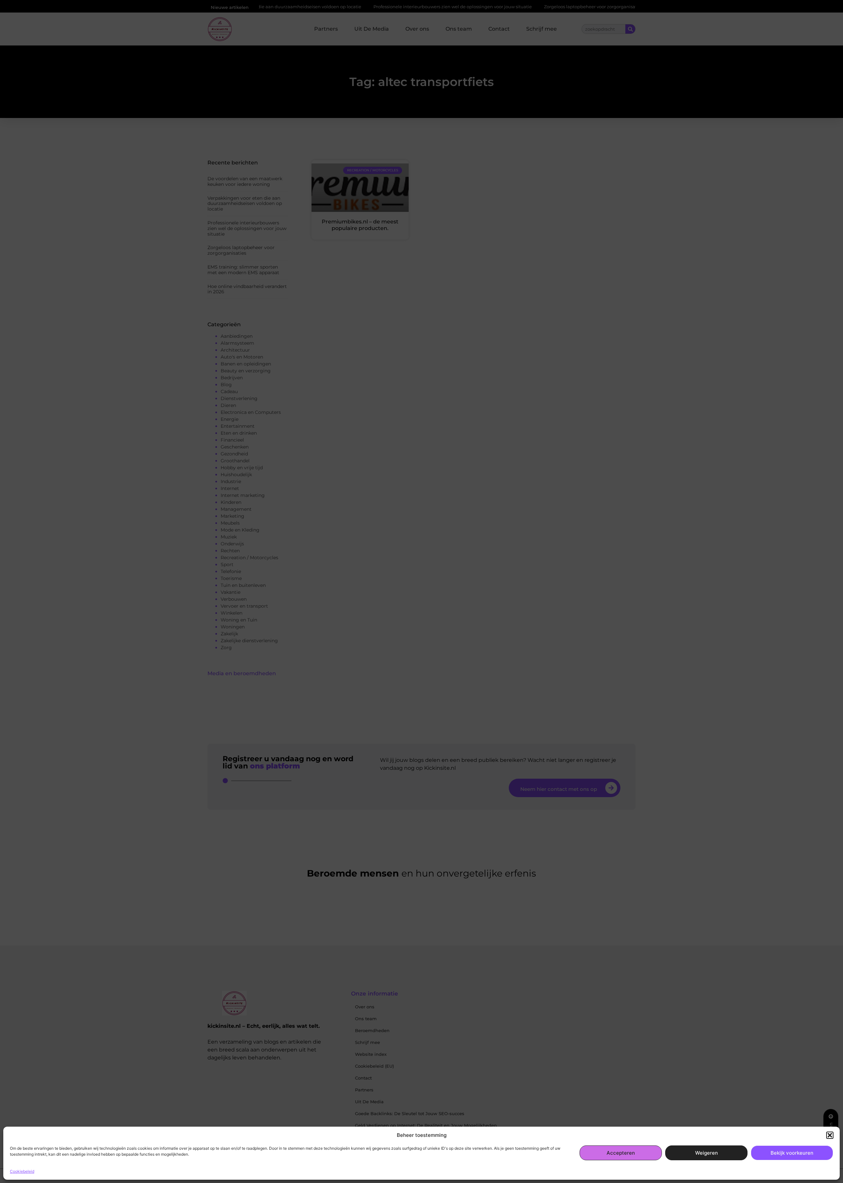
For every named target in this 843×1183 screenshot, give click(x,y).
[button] (830, 1135)
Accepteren (621, 1153)
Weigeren (706, 1153)
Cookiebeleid (22, 1171)
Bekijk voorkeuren (792, 1153)
